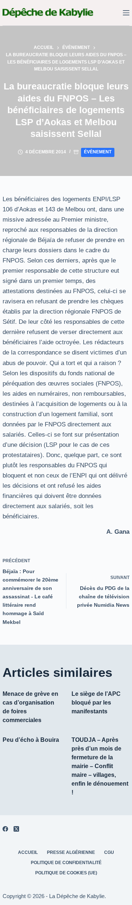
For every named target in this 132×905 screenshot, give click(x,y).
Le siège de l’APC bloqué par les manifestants (96, 702)
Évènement (97, 151)
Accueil (28, 852)
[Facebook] (5, 829)
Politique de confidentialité (66, 862)
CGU (109, 852)
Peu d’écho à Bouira (31, 740)
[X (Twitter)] (16, 829)
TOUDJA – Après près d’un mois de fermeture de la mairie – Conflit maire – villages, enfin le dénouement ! (100, 766)
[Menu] (126, 12)
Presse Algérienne (71, 852)
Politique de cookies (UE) (66, 872)
